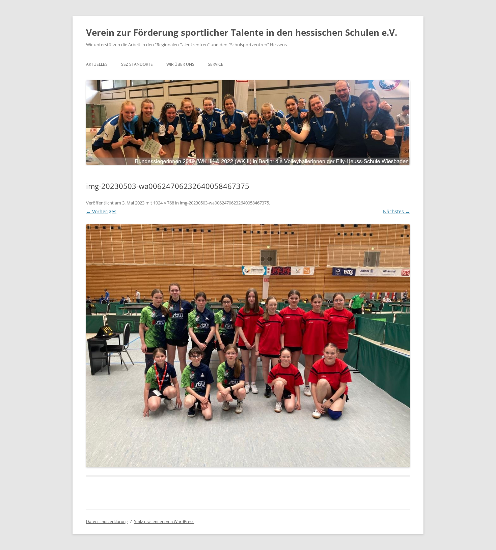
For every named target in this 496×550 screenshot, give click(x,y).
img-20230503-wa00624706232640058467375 (224, 203)
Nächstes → (396, 211)
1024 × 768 (163, 203)
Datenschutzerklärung (107, 521)
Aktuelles (97, 64)
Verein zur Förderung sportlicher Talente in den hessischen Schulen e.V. (241, 32)
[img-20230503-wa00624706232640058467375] (248, 345)
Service (215, 64)
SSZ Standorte (137, 64)
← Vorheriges (101, 211)
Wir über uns (180, 64)
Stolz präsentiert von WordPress (164, 521)
